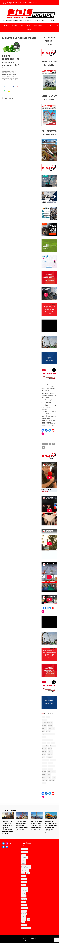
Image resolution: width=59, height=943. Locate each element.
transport (46, 422)
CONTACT (29, 29)
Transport (24, 2)
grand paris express (48, 395)
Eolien (22, 873)
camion (45, 385)
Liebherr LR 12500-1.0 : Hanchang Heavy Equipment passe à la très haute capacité (37, 825)
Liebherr (45, 405)
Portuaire (23, 919)
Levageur (23, 896)
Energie (23, 863)
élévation (49, 425)
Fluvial (27, 873)
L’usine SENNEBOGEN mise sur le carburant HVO (10, 60)
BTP (42, 385)
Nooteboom (52, 416)
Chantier (11, 3)
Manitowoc (44, 409)
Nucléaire (23, 913)
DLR (43, 390)
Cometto (47, 388)
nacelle (48, 414)
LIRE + (3, 93)
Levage (3, 2)
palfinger (44, 418)
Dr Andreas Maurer (7, 97)
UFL (52, 423)
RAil (29, 919)
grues (47, 398)
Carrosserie (24, 851)
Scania (52, 418)
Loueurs (23, 902)
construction (52, 388)
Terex (54, 420)
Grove (54, 395)
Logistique (23, 899)
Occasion (23, 916)
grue (43, 397)
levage (15, 97)
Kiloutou (43, 402)
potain (48, 418)
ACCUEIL (6, 25)
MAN (51, 407)
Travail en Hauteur (17, 2)
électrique (44, 425)
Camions (49, 385)
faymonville (46, 393)
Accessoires (24, 848)
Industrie (23, 884)
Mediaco (43, 413)
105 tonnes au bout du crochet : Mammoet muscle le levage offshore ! (22, 825)
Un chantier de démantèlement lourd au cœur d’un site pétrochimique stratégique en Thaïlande (7, 827)
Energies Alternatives (32, 2)
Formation (23, 879)
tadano (50, 420)
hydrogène (53, 400)
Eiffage (47, 390)
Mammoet (47, 407)
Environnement (24, 870)
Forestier (23, 876)
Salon (22, 922)
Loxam (43, 407)
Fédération (24, 881)
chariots (44, 388)
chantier (52, 386)
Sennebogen (10, 98)
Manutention (9, 2)
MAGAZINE (23, 904)
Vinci (54, 423)
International (24, 887)
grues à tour (45, 400)
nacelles (45, 416)
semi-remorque (45, 420)
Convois (23, 860)
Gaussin (52, 393)
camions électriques (46, 386)
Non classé (24, 910)
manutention (4, 98)
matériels (54, 411)
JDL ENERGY (24, 890)
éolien (53, 425)
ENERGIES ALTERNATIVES (24, 867)
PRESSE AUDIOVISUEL (39, 25)
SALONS (52, 25)
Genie (43, 395)
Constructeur (6, 3)
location (52, 405)
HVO (13, 97)
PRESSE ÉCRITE (24, 25)
